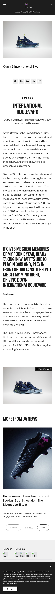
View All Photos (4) (45, 369)
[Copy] (33, 81)
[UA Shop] (5, 554)
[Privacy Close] (50, 566)
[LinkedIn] (27, 81)
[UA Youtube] (28, 554)
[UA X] (22, 554)
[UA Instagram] (17, 554)
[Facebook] (21, 81)
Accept (10, 589)
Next (43, 527)
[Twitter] (15, 81)
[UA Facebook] (34, 554)
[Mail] (39, 81)
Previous (13, 527)
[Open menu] (4, 4)
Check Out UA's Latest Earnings (27, 12)
